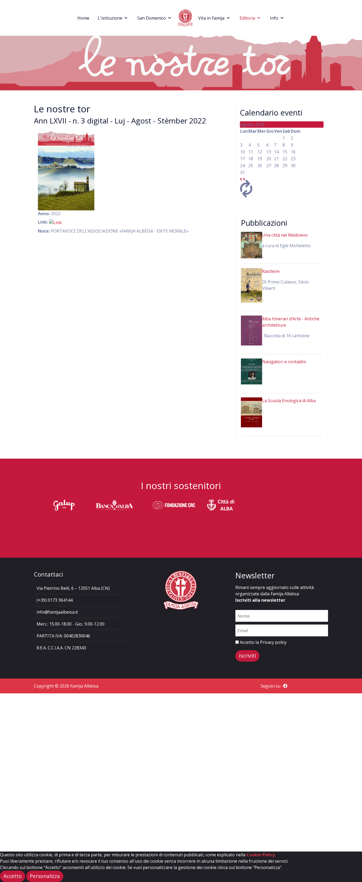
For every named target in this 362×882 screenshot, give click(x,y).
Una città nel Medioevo (285, 235)
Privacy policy (273, 642)
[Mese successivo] (244, 179)
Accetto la (262, 642)
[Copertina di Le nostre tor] (66, 170)
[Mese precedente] (241, 179)
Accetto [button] (12, 876)
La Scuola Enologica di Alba (289, 401)
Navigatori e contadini (284, 362)
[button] (44, 876)
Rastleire (271, 271)
